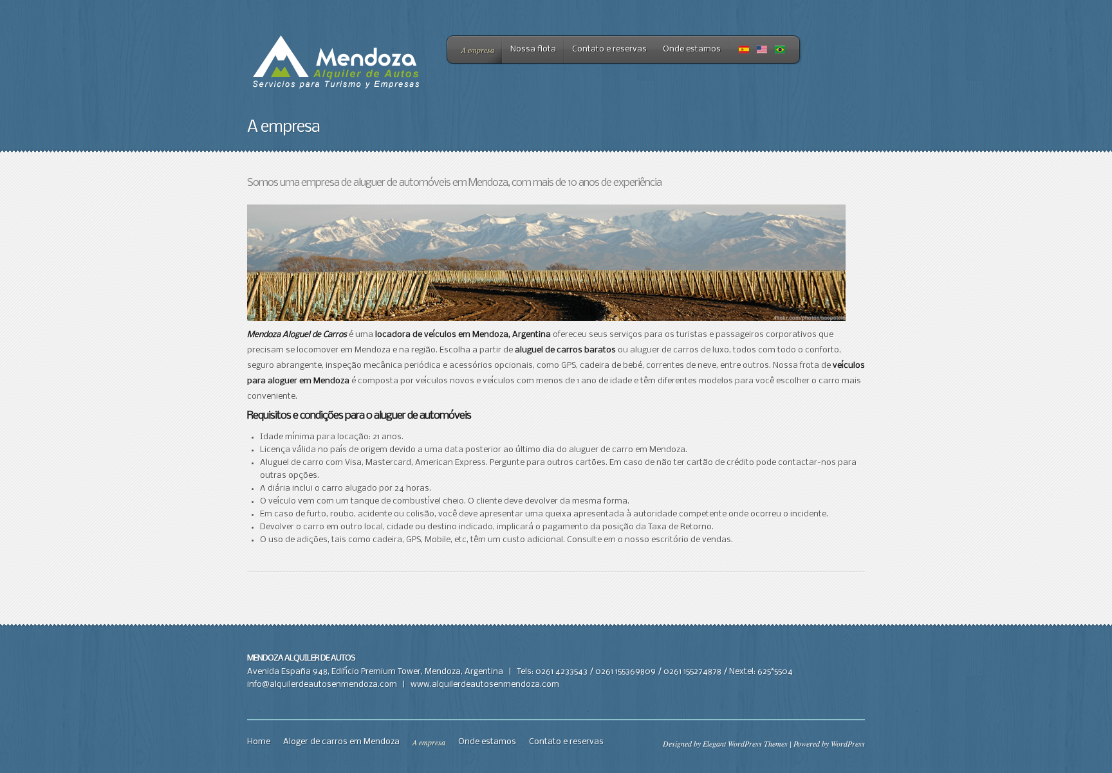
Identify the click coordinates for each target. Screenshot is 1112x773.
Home (258, 742)
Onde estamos (692, 49)
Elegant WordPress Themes (745, 743)
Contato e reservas (609, 49)
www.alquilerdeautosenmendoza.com (485, 684)
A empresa (477, 49)
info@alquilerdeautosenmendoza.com (322, 684)
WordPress (848, 743)
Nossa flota (533, 49)
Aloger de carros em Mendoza (341, 742)
